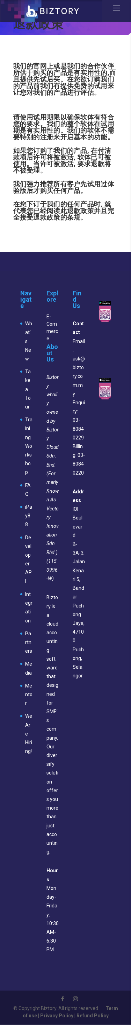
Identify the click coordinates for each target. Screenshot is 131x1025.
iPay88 (28, 515)
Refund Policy (93, 1015)
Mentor (28, 694)
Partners (28, 642)
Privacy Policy (56, 1015)
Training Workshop (28, 446)
